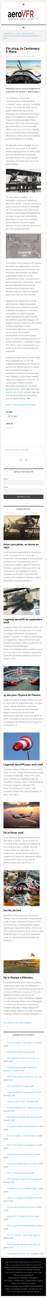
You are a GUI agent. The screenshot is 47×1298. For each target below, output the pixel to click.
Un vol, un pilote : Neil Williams (20, 1042)
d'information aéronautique (19, 1262)
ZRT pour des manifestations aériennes (24, 1179)
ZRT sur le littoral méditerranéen (21, 1226)
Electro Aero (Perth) (14, 392)
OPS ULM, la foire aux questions (21, 1145)
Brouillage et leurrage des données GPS (24, 1117)
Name (5, 479)
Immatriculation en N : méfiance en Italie (24, 1108)
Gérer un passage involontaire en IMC (23, 1198)
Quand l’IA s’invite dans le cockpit (21, 1163)
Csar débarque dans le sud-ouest (22, 1058)
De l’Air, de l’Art (12, 910)
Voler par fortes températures (20, 1154)
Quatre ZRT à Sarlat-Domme (20, 1216)
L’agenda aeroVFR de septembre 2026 (24, 1092)
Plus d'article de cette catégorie (17, 1023)
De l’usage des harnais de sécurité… (22, 1244)
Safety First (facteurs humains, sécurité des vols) (23, 1289)
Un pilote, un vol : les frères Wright (22, 1188)
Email (5, 487)
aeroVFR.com (36, 1262)
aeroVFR (23, 14)
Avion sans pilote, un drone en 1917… (23, 1077)
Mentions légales (33, 1292)
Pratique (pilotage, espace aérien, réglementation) (23, 1286)
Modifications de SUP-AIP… (18, 1254)
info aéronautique (33, 1270)
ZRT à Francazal (14, 1173)
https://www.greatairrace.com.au (20, 405)
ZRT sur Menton (14, 1086)
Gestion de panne (15, 1052)
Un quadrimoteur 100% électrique (21, 1126)
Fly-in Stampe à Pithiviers (18, 977)
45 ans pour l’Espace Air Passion (21, 695)
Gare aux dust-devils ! (16, 1101)
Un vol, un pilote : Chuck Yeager (21, 1136)
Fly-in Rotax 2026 (13, 832)
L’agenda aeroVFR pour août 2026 (23, 764)
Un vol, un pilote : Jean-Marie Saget (22, 1235)
